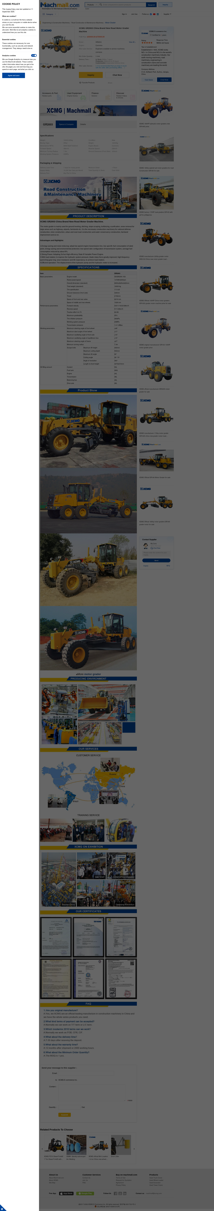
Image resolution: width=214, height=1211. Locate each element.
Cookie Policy (11, 9)
